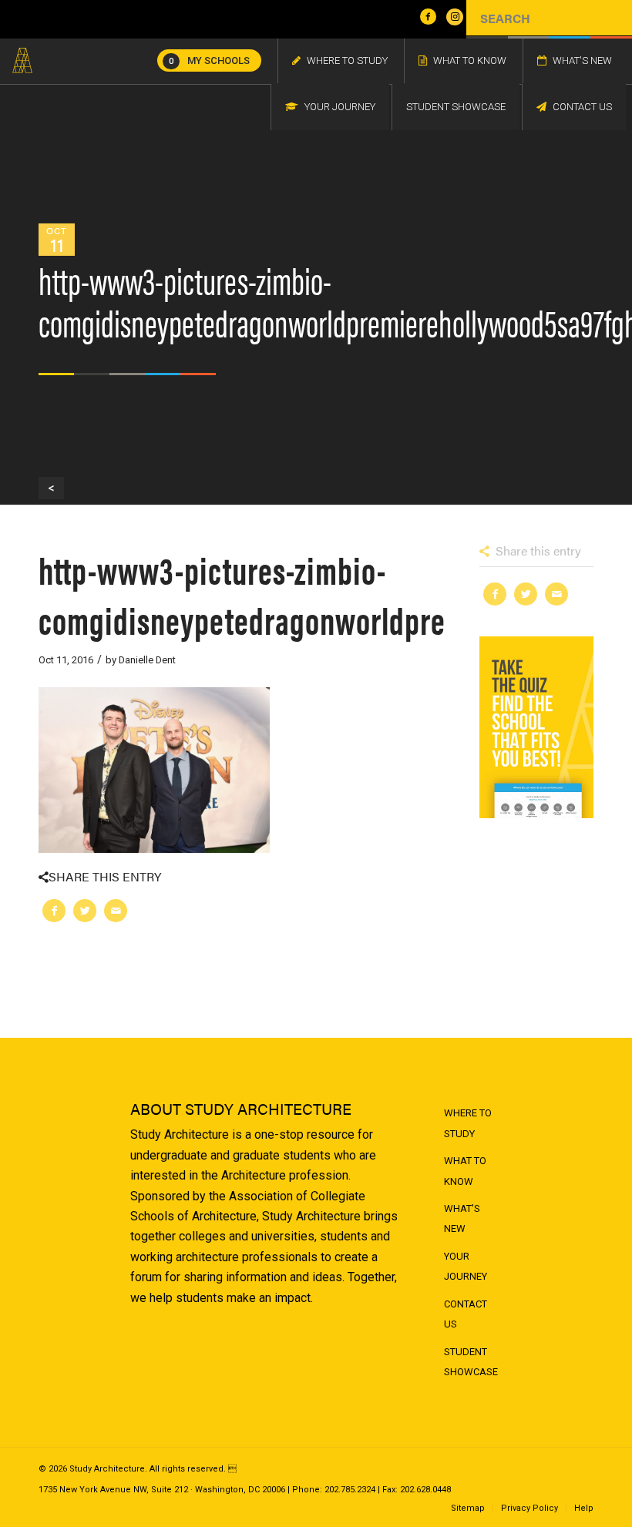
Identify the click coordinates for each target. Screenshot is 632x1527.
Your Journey (465, 1266)
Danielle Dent (147, 660)
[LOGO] (22, 61)
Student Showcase (471, 1362)
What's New (462, 1218)
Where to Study (468, 1123)
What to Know (465, 1170)
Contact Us (465, 1314)
